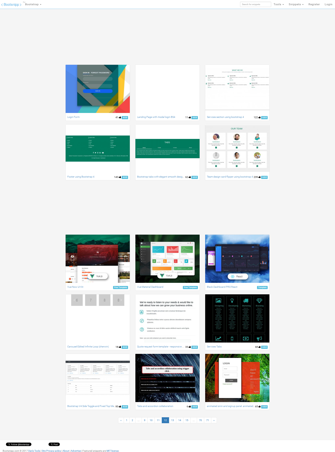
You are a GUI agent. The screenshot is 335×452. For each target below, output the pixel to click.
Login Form (73, 117)
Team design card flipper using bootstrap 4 (230, 176)
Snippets (295, 4)
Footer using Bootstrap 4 (80, 176)
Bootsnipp (11, 4)
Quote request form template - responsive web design (165, 346)
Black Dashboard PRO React (222, 286)
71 (207, 420)
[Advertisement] (141, 36)
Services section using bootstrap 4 (225, 117)
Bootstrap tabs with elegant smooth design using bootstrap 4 (170, 176)
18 (117, 347)
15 (186, 420)
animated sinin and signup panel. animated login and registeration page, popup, (249, 406)
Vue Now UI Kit (75, 286)
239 (256, 177)
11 (187, 117)
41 (117, 117)
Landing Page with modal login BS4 (156, 117)
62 (187, 177)
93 (117, 406)
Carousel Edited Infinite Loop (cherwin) (88, 346)
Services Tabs (214, 346)
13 (172, 420)
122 (256, 117)
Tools (278, 4)
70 (200, 420)
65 (256, 406)
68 (256, 347)
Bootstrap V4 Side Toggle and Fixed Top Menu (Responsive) (99, 406)
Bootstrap (31, 3)
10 (151, 420)
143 (116, 177)
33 (187, 347)
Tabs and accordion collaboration (155, 406)
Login (329, 4)
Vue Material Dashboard (150, 286)
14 (179, 420)
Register (314, 4)
